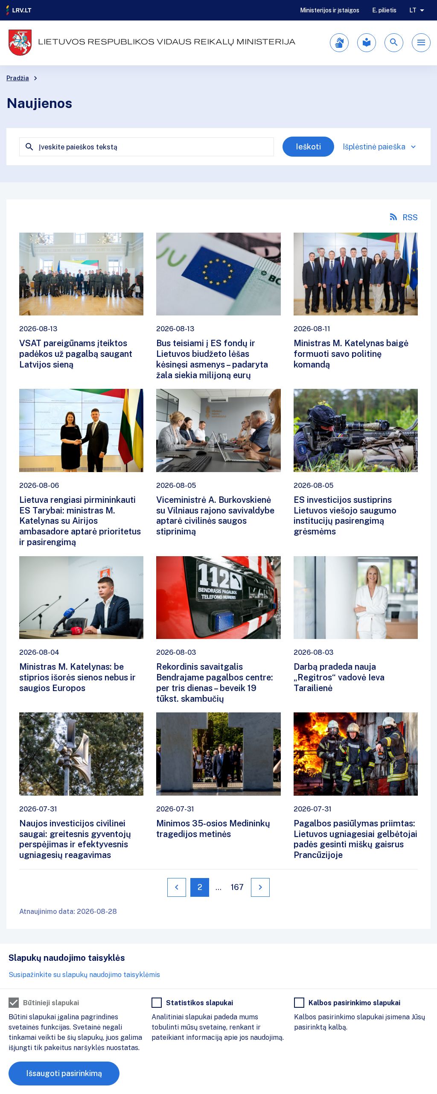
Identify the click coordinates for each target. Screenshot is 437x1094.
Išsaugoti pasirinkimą (64, 1073)
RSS (410, 217)
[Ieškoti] (394, 42)
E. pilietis (384, 10)
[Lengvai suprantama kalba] (366, 42)
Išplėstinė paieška (374, 146)
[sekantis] (260, 887)
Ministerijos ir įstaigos (329, 10)
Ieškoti (308, 146)
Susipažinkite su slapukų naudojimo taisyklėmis (84, 975)
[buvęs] (176, 887)
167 (237, 887)
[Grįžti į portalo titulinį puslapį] (19, 10)
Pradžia (17, 78)
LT (413, 10)
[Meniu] (421, 42)
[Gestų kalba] (339, 42)
